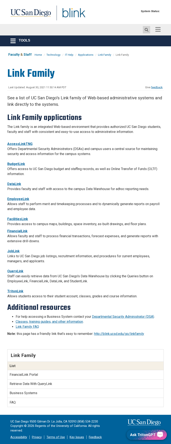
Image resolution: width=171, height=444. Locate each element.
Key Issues (77, 437)
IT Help (69, 54)
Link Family (104, 54)
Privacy (37, 437)
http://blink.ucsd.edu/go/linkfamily (119, 334)
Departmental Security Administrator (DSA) (123, 317)
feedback (157, 87)
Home (38, 54)
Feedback (95, 437)
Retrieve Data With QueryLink (31, 384)
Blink (70, 15)
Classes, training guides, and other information (49, 322)
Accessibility (18, 437)
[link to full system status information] (135, 11)
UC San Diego (29, 15)
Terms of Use (56, 437)
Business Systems (23, 393)
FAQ (13, 402)
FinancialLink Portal (24, 375)
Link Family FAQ (27, 327)
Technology (53, 54)
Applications (85, 54)
